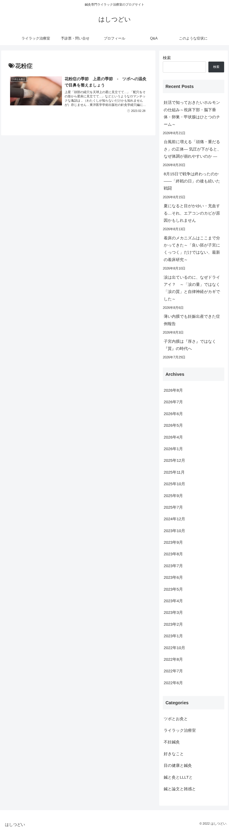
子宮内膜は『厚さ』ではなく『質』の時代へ (190, 345)
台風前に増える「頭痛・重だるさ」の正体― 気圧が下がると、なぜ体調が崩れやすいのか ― (192, 149)
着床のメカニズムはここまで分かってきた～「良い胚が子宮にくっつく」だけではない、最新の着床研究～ (192, 249)
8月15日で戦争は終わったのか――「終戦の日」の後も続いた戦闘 (192, 181)
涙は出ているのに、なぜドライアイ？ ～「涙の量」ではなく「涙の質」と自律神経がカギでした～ (192, 288)
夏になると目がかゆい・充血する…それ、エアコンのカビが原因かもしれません (192, 213)
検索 (167, 58)
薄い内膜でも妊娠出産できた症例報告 (192, 320)
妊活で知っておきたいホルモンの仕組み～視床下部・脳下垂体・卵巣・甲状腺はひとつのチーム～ (192, 113)
